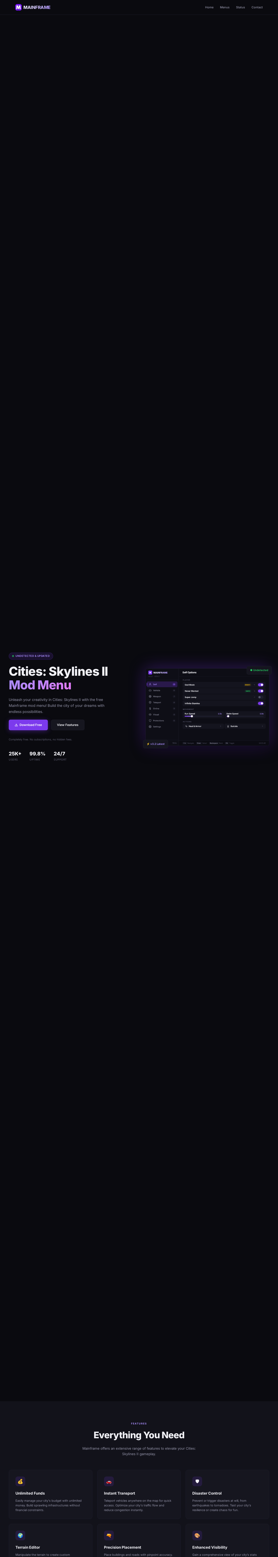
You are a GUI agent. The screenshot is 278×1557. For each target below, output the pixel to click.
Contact (257, 7)
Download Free (31, 725)
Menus (225, 7)
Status (240, 7)
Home (209, 7)
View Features (67, 725)
